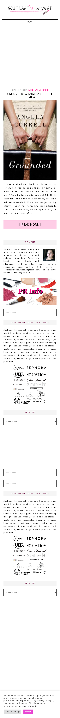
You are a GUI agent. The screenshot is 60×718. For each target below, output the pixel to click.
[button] (30, 21)
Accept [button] (28, 712)
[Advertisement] (30, 58)
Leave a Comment (41, 90)
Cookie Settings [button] (13, 712)
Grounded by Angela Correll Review (30, 95)
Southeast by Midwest (30, 10)
